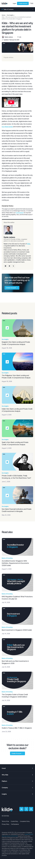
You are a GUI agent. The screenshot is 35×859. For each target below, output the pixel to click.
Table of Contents (8, 9)
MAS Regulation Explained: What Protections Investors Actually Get (17, 598)
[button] (31, 3)
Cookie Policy (14, 821)
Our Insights (10, 15)
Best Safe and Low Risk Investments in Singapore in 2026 (15, 662)
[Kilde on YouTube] (31, 809)
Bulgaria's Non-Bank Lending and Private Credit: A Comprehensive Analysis (16, 343)
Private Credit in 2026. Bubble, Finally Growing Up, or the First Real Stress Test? (16, 477)
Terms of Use (5, 821)
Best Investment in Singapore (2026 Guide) (17, 630)
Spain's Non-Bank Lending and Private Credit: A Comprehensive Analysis (15, 443)
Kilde (28, 244)
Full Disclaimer (20, 212)
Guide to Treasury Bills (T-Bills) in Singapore (17, 728)
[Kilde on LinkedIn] (21, 809)
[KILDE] (7, 809)
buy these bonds (7, 127)
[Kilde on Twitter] (26, 809)
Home (3, 15)
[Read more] (17, 328)
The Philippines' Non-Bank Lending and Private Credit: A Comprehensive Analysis (16, 376)
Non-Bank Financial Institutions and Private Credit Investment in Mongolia (16, 510)
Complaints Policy (25, 821)
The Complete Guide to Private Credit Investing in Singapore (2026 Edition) (15, 696)
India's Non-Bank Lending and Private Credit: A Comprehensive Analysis (17, 410)
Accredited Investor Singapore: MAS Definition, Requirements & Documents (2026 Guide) (15, 563)
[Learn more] (4, 3)
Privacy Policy (5, 824)
